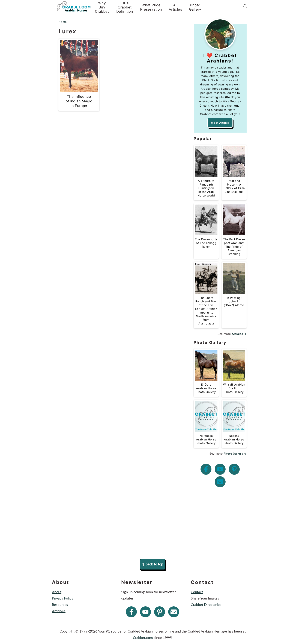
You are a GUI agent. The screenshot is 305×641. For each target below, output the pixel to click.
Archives (58, 611)
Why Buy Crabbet (102, 7)
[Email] (220, 481)
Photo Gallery (195, 7)
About (56, 592)
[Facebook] (206, 469)
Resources (60, 605)
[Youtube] (220, 469)
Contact (197, 592)
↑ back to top (152, 564)
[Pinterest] (234, 469)
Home (62, 21)
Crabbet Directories (206, 605)
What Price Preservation (151, 7)
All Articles (175, 7)
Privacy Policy (62, 598)
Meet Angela (220, 122)
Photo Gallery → (235, 453)
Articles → (239, 334)
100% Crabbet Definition (124, 7)
